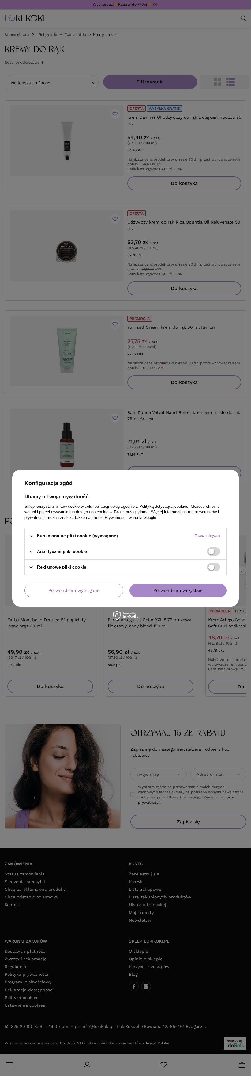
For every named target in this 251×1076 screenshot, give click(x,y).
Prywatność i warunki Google (130, 517)
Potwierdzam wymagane (73, 590)
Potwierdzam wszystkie (178, 590)
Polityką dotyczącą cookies (163, 506)
